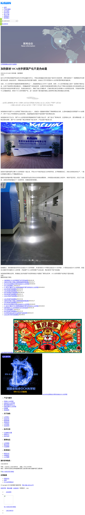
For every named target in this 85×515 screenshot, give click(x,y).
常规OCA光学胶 (9, 401)
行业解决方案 (8, 432)
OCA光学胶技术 (9, 482)
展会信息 (8, 64)
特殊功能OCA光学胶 (10, 406)
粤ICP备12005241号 (28, 485)
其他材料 (6, 410)
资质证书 (6, 422)
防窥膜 (6, 408)
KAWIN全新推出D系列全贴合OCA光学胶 (16, 284)
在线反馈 (16, 488)
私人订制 (6, 14)
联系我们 (6, 18)
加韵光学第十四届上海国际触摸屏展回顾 (16, 282)
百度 (5, 480)
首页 (5, 7)
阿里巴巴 (6, 478)
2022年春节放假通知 (10, 290)
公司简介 (6, 417)
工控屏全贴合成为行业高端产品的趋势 (15, 313)
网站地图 (9, 488)
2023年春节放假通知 (10, 289)
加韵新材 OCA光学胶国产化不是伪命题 (16, 280)
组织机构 (6, 420)
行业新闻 (14, 64)
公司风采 (6, 424)
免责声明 (3, 488)
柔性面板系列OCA (9, 404)
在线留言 (6, 455)
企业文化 (6, 418)
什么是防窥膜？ (9, 285)
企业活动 (6, 425)
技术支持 (6, 12)
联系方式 (6, 453)
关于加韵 (6, 11)
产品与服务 (7, 9)
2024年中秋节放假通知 (11, 314)
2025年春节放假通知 (10, 296)
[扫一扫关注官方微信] (7, 471)
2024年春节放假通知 (10, 294)
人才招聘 (6, 457)
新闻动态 (6, 16)
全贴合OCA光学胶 (9, 403)
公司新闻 (3, 64)
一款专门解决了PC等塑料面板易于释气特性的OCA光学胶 (21, 287)
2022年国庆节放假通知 (11, 292)
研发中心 (6, 434)
